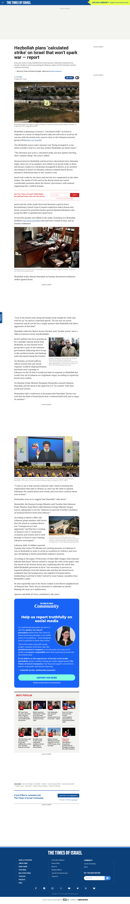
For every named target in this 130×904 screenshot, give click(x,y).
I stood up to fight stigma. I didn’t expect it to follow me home (15, 870)
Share (71, 77)
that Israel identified (32, 220)
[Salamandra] (83, 899)
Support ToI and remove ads (119, 2)
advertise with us (57, 870)
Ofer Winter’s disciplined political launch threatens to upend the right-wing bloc (68, 745)
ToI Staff (19, 77)
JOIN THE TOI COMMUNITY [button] (68, 795)
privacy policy (56, 863)
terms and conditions (58, 860)
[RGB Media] (66, 900)
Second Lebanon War (54, 784)
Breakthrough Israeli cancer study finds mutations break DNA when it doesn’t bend (38, 743)
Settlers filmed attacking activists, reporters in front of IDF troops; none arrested (54, 742)
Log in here (74, 800)
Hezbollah (37, 784)
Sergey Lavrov (19, 786)
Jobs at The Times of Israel (60, 873)
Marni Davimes (6, 866)
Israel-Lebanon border (68, 784)
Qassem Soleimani (54, 786)
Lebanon (43, 784)
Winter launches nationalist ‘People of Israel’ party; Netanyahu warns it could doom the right (39, 716)
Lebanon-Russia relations (40, 786)
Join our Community (100, 2)
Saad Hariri (28, 786)
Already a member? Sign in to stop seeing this (46, 682)
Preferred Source (56, 71)
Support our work (47, 677)
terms (72, 198)
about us (54, 866)
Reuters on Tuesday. (33, 140)
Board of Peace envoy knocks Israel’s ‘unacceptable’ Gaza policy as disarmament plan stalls (68, 717)
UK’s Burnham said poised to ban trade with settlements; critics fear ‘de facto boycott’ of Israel (24, 743)
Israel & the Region (27, 784)
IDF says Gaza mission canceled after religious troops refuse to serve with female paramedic (24, 716)
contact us (55, 876)
